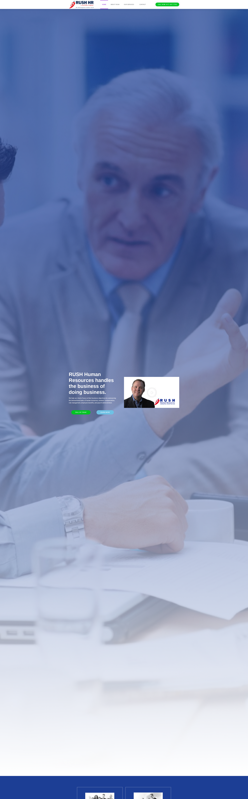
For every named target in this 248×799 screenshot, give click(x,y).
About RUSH (115, 4)
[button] (167, 4)
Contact (142, 4)
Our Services (129, 4)
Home (104, 4)
